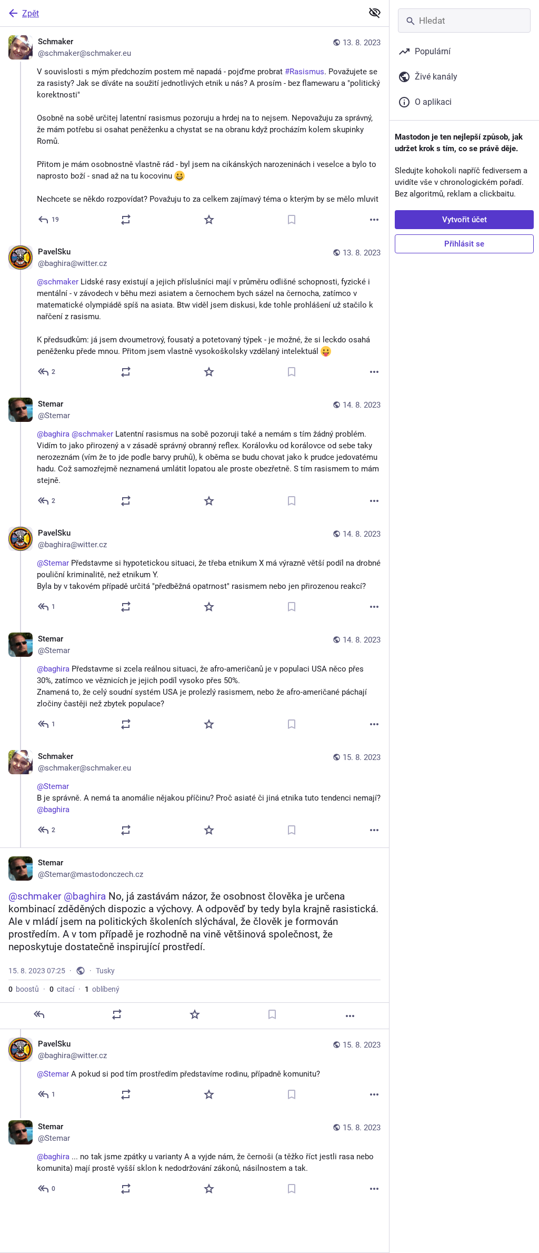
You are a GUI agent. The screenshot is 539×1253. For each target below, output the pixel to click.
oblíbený (102, 989)
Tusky (105, 970)
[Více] (374, 219)
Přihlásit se (464, 244)
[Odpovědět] (39, 1014)
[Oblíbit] (209, 219)
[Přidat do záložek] (291, 219)
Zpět (30, 13)
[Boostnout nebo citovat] (125, 219)
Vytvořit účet (464, 219)
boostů (23, 989)
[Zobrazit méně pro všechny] (375, 12)
